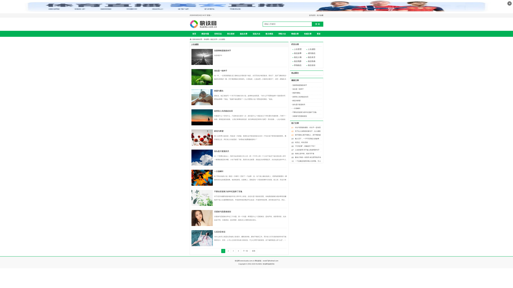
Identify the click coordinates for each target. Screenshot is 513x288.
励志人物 (298, 57)
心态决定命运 (219, 232)
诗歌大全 (282, 34)
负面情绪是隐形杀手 (222, 51)
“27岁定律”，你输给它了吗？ (305, 146)
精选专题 (205, 34)
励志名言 (311, 57)
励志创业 (311, 65)
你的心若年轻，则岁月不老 (304, 154)
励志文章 (243, 34)
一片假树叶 (219, 171)
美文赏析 (231, 34)
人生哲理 (298, 49)
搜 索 (317, 24)
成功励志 (311, 53)
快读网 (206, 39)
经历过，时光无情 (301, 142)
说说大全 (256, 34)
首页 (194, 34)
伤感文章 (308, 34)
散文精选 (269, 34)
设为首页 (312, 15)
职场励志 (298, 65)
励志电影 (298, 61)
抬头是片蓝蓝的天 (221, 151)
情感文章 (295, 34)
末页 (253, 251)
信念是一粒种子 (220, 71)
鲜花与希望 (219, 131)
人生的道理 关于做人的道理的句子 (307, 150)
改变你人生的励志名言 (223, 111)
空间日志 (218, 34)
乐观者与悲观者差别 (222, 212)
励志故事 (298, 53)
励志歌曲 (311, 61)
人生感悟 (222, 39)
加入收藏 (320, 15)
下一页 (245, 251)
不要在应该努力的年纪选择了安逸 (228, 192)
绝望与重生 (219, 91)
